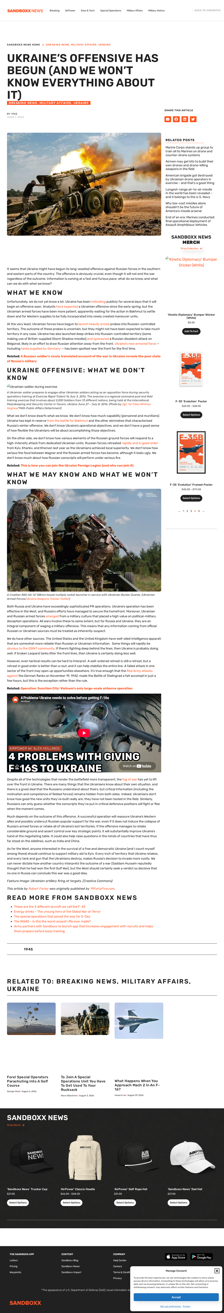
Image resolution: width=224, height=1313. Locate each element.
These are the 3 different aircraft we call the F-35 (49, 907)
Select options (191, 414)
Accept (176, 1297)
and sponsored (98, 339)
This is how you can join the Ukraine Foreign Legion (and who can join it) (77, 465)
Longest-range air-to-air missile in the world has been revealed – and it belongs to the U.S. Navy (189, 193)
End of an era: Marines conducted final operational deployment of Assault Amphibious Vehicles (190, 221)
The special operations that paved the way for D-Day (52, 916)
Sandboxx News (70, 1266)
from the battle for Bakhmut (67, 421)
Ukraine (104, 44)
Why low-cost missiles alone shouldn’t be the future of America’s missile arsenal (186, 207)
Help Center (119, 1260)
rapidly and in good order (140, 443)
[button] (217, 1271)
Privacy (186, 1306)
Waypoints (15, 1272)
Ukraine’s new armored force (135, 344)
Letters (14, 1260)
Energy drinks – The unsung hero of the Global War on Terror (57, 911)
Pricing (13, 1266)
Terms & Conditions (124, 1272)
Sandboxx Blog (69, 1260)
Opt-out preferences (170, 1306)
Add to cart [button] (191, 331)
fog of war (129, 779)
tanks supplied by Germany (41, 348)
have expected (67, 306)
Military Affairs (84, 44)
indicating (98, 302)
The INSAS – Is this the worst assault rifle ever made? (52, 921)
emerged (52, 616)
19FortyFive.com (102, 889)
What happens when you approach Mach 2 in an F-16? (137, 1085)
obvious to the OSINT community (30, 648)
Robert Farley (39, 889)
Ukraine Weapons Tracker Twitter (48, 598)
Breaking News (57, 44)
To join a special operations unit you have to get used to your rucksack (83, 1083)
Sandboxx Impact (71, 1272)
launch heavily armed (94, 324)
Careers (117, 1266)
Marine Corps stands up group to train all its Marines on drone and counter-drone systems (189, 151)
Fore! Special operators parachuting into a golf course (27, 1081)
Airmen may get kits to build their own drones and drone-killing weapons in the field (190, 165)
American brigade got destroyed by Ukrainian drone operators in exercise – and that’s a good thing (190, 179)
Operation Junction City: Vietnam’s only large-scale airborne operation (76, 688)
